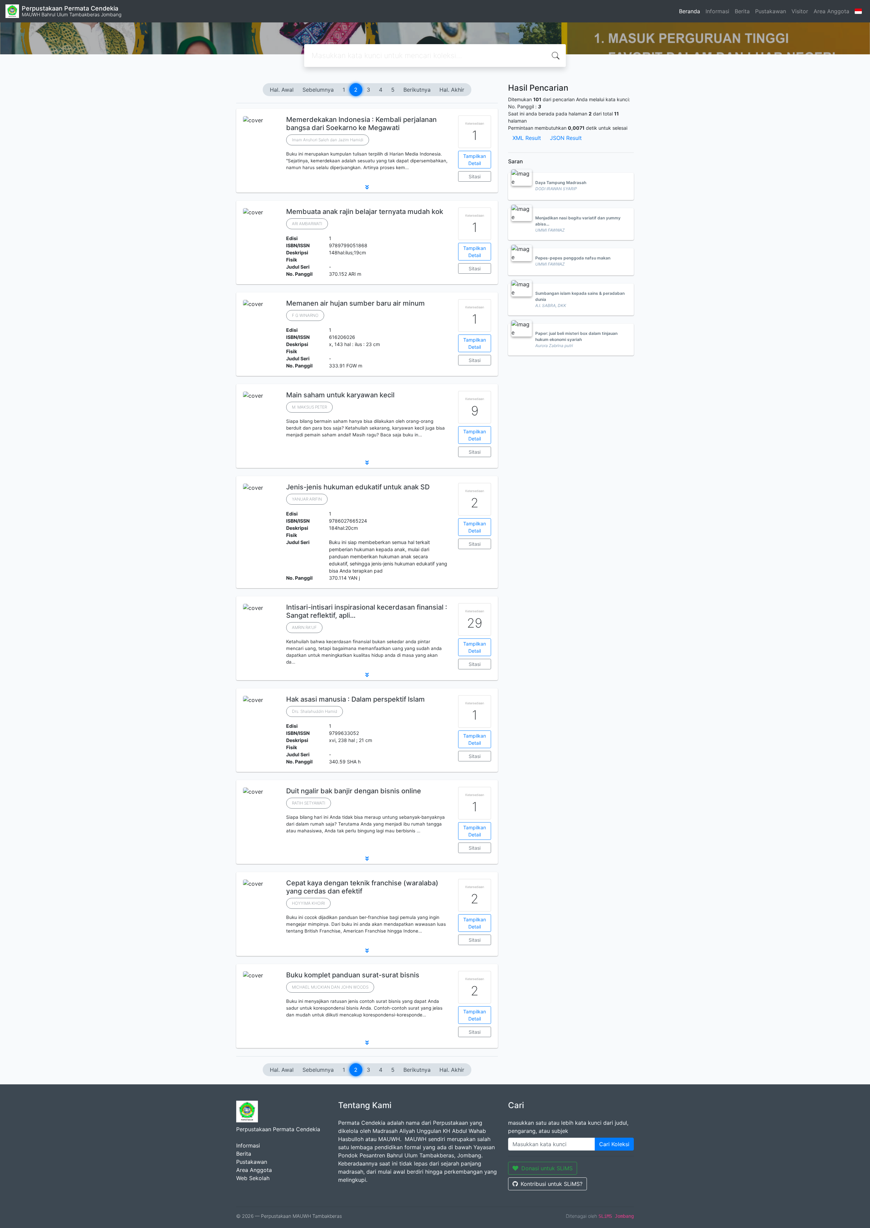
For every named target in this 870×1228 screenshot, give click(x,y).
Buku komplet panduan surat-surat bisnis (352, 975)
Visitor (799, 11)
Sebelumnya (318, 89)
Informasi (717, 11)
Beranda (689, 11)
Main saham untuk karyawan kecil (340, 395)
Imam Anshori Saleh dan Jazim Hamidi (327, 139)
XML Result (526, 137)
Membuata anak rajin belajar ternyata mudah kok (364, 211)
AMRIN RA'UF (304, 627)
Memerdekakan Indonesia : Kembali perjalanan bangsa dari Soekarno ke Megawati (361, 123)
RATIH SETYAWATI (308, 803)
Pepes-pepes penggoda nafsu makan (572, 257)
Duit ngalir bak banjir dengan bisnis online (353, 791)
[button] (367, 187)
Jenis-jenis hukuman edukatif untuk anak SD (358, 487)
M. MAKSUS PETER (309, 407)
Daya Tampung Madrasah (560, 182)
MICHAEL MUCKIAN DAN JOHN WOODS (330, 987)
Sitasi (475, 176)
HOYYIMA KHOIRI (308, 903)
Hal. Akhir (451, 89)
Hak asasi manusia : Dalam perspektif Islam (355, 699)
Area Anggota (831, 11)
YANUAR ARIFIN (307, 499)
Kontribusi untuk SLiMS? (551, 1183)
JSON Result (566, 137)
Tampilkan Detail (474, 159)
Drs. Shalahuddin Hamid (314, 711)
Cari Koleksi (614, 1144)
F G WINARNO (305, 315)
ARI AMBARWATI (307, 223)
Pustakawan (770, 11)
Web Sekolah (252, 1178)
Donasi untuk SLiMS (547, 1168)
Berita (742, 11)
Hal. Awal (282, 89)
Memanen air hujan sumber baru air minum (355, 303)
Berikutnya (417, 89)
